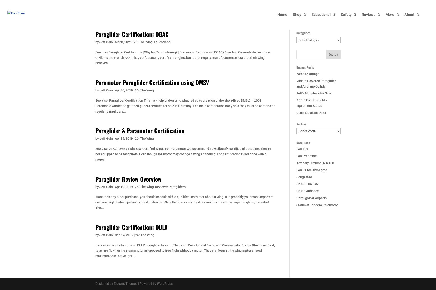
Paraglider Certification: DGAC (132, 34)
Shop (297, 15)
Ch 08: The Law (307, 184)
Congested (304, 177)
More (390, 15)
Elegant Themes (125, 283)
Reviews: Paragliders (170, 187)
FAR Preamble (306, 156)
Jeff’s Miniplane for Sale (313, 93)
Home (282, 15)
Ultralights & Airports (311, 198)
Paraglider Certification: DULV (131, 227)
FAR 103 (302, 149)
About (409, 15)
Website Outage (308, 74)
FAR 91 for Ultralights (311, 170)
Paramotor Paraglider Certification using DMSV (152, 82)
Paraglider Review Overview (128, 179)
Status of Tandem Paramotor (317, 205)
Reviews (368, 15)
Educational (321, 15)
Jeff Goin (106, 42)
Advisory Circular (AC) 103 (315, 163)
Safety (346, 15)
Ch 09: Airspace (307, 191)
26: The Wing (143, 42)
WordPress (165, 283)
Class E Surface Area (311, 113)
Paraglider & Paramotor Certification (139, 130)
